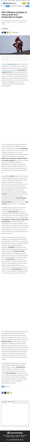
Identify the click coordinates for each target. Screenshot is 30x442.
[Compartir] (2, 33)
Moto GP (7, 6)
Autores (22, 436)
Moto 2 (27, 6)
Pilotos (23, 6)
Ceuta (6, 0)
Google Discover (16, 440)
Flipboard (18, 440)
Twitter (9, 440)
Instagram (11, 440)
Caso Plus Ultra (18, 0)
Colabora (24, 3)
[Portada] (10, 3)
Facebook (7, 440)
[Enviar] (8, 33)
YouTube (14, 440)
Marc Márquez (7, 386)
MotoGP (10, 72)
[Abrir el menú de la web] (1, 3)
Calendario (19, 6)
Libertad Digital (15, 433)
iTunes (22, 440)
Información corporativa (8, 435)
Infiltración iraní (24, 0)
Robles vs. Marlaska (11, 0)
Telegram (20, 440)
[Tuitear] (5, 33)
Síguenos (16, 32)
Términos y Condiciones (20, 435)
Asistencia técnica (15, 436)
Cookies (8, 436)
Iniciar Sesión (28, 3)
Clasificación (13, 6)
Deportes (3, 6)
